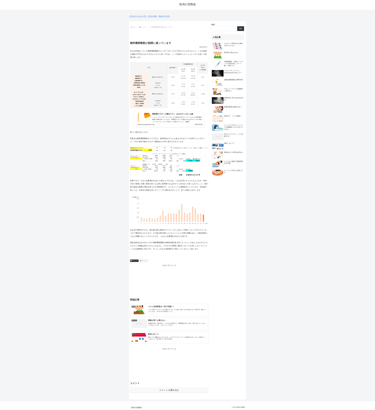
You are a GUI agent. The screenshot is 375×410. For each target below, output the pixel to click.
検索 (213, 25)
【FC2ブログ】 (164, 16)
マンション (135, 260)
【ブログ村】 (152, 16)
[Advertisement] (169, 33)
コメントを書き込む (169, 390)
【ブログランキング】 (138, 16)
